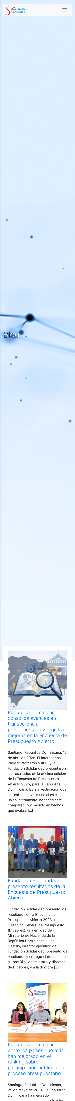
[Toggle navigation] (64, 10)
